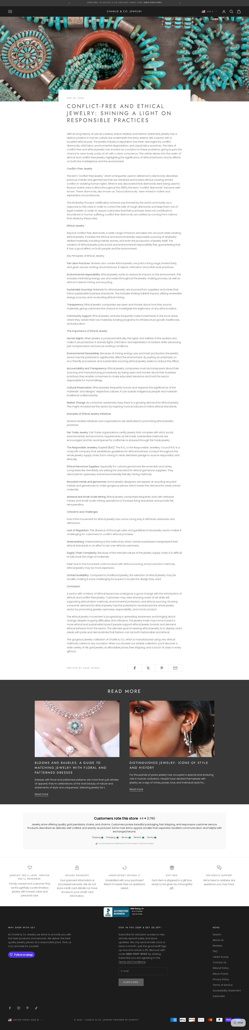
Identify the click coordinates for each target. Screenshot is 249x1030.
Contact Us (219, 962)
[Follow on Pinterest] (27, 1008)
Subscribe (131, 982)
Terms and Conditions (132, 962)
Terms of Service (223, 985)
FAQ (215, 951)
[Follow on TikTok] (36, 1008)
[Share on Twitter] (148, 668)
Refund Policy (221, 968)
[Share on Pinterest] (162, 668)
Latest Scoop (221, 957)
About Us (218, 940)
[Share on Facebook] (134, 668)
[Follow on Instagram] (18, 1008)
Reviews (217, 945)
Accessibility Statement (227, 990)
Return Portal (220, 973)
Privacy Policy (221, 979)
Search (217, 934)
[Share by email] (175, 668)
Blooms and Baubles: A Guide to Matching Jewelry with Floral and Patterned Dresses (71, 768)
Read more (41, 794)
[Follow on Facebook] (10, 1008)
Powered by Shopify (126, 1019)
